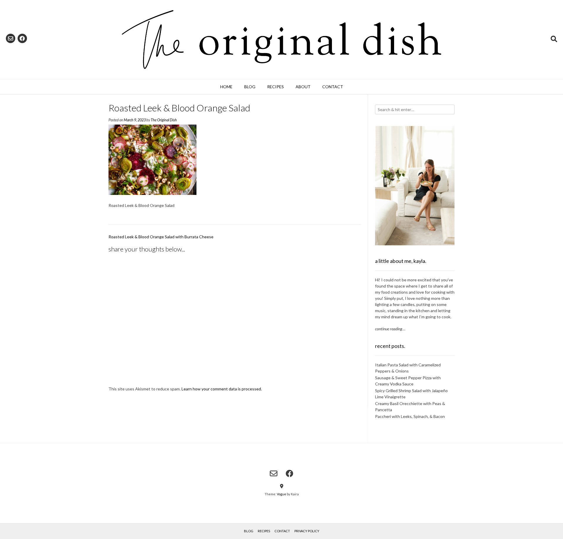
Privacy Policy (306, 531)
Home (226, 86)
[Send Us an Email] (10, 38)
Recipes (275, 86)
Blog (249, 86)
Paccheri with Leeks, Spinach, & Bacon (410, 416)
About (303, 86)
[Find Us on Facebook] (22, 38)
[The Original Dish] (281, 39)
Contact (332, 86)
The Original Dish (164, 120)
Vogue (281, 494)
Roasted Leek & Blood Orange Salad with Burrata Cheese (160, 236)
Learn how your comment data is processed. (222, 388)
